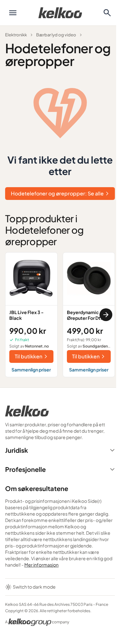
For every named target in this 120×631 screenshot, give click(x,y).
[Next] (106, 314)
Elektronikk (16, 34)
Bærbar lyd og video (56, 34)
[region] (60, 314)
